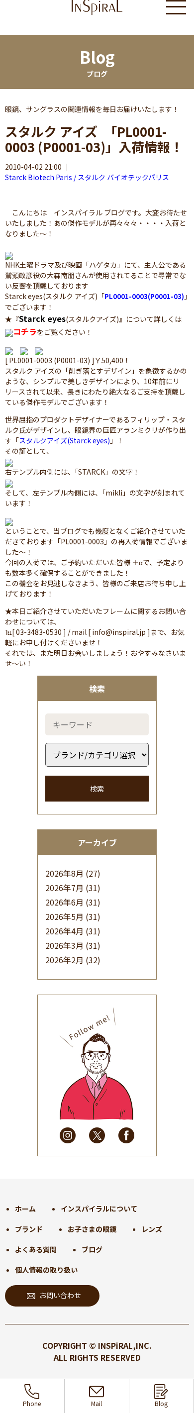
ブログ (92, 1249)
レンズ (151, 1229)
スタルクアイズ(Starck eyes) (64, 440)
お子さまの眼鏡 (92, 1229)
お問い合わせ (60, 1295)
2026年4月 (64, 931)
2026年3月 (64, 945)
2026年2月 (64, 960)
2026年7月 (64, 888)
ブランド (29, 1229)
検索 (97, 789)
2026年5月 (64, 916)
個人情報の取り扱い (46, 1270)
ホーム (25, 1208)
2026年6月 (64, 902)
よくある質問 (36, 1249)
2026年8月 (64, 873)
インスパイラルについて (99, 1208)
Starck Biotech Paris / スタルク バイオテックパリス (87, 177)
